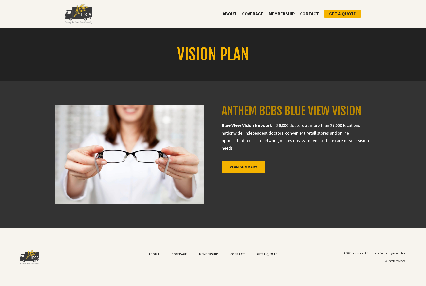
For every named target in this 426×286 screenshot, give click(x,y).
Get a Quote (342, 14)
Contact (309, 14)
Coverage (252, 14)
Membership (282, 14)
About (230, 14)
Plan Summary (243, 166)
